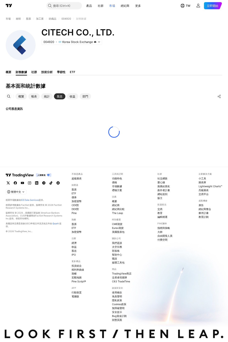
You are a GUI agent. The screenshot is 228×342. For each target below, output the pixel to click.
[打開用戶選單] (198, 5)
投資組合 (77, 265)
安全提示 (117, 312)
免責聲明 (117, 296)
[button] (94, 5)
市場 (112, 5)
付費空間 (162, 239)
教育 (159, 212)
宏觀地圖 (77, 277)
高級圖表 (204, 190)
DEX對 (75, 209)
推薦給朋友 (163, 186)
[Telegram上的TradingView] (43, 182)
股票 (74, 189)
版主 (159, 198)
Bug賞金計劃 (119, 315)
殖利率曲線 (78, 269)
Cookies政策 (119, 304)
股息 (74, 250)
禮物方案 (117, 190)
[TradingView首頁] (9, 5)
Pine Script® (79, 281)
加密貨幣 (77, 201)
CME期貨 (117, 224)
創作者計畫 (163, 190)
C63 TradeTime (121, 281)
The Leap (117, 212)
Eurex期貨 (118, 227)
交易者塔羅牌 (119, 277)
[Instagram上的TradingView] (29, 182)
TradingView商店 (121, 273)
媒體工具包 (118, 262)
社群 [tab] (34, 72)
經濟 (74, 242)
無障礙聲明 (118, 308)
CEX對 (75, 205)
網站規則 (162, 194)
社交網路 (162, 178)
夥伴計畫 (204, 212)
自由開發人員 (164, 235)
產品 (89, 5)
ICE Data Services (30, 200)
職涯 (114, 258)
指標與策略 (163, 227)
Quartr (56, 223)
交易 (159, 209)
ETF (74, 193)
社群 (101, 5)
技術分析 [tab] (47, 72)
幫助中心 (117, 254)
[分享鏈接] (219, 96)
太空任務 (117, 246)
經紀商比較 (118, 209)
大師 (159, 231)
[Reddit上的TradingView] (58, 182)
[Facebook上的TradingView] (15, 182)
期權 (74, 273)
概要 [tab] (8, 72)
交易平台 (204, 194)
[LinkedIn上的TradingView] (36, 182)
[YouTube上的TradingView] (22, 182)
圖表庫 (202, 182)
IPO (74, 254)
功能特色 (117, 178)
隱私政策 (117, 300)
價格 (114, 182)
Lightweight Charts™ (210, 186)
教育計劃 (204, 216)
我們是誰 (117, 242)
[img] (95, 41)
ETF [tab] (72, 72)
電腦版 (75, 296)
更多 (138, 5)
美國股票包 (118, 231)
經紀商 (125, 5)
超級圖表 (77, 178)
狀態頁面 (117, 319)
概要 (114, 201)
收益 (74, 246)
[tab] (21, 96)
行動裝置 (77, 292)
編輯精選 (162, 216)
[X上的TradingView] (8, 182)
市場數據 (117, 186)
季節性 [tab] (61, 72)
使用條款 (117, 292)
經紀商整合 (205, 209)
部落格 (116, 250)
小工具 (202, 178)
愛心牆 (161, 182)
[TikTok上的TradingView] (50, 182)
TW (188, 5)
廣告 (201, 205)
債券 (74, 197)
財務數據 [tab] (21, 72)
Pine (74, 212)
